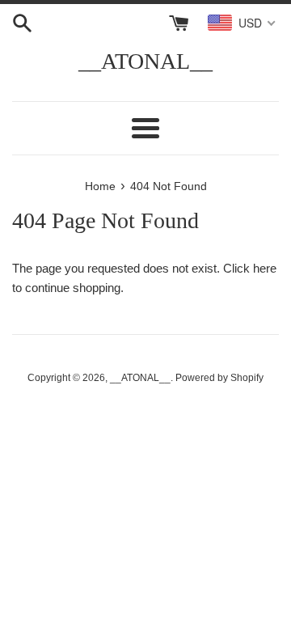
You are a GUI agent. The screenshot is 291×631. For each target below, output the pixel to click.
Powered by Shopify (219, 377)
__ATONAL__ (145, 61)
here (264, 268)
